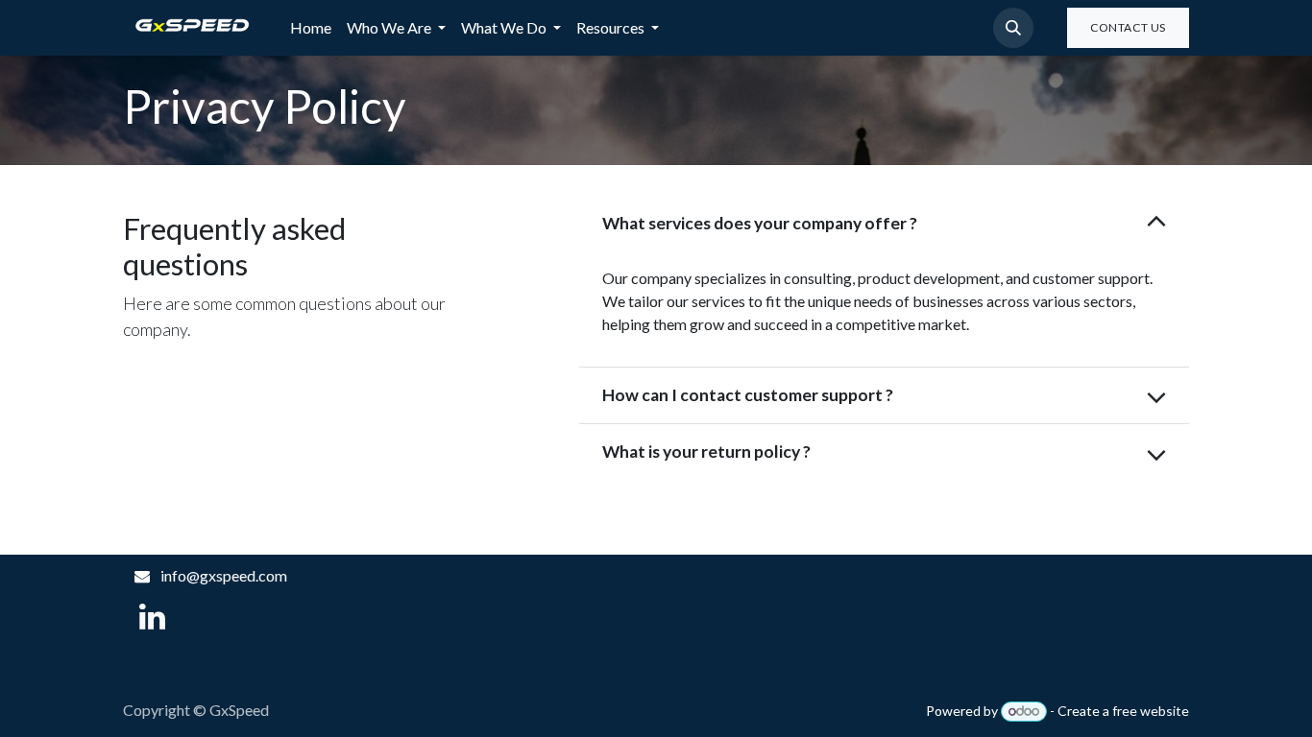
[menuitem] (310, 28)
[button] (1013, 28)
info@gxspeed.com (223, 575)
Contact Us (1128, 27)
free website (1150, 710)
